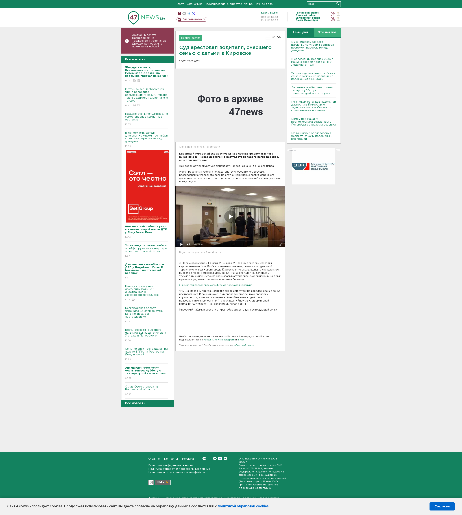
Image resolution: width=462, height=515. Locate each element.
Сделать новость (193, 19)
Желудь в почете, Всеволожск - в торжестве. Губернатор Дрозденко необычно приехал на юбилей (149, 41)
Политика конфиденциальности (170, 465)
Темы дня (300, 32)
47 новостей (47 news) (255, 459)
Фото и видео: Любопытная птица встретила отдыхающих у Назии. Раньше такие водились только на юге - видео (146, 97)
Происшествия (214, 4)
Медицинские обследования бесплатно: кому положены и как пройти (311, 136)
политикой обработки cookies (243, 506)
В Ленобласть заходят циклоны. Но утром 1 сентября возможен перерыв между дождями (146, 139)
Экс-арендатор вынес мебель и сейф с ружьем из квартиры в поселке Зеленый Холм (146, 250)
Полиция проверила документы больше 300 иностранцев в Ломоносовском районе (142, 293)
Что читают (327, 32)
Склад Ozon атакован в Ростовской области (141, 390)
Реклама (188, 459)
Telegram (220, 458)
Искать (337, 3)
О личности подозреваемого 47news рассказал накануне (215, 285)
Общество (234, 4)
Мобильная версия (179, 13)
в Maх (240, 340)
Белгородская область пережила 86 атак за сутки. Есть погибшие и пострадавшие (144, 314)
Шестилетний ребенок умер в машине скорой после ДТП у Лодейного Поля (312, 62)
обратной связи (244, 345)
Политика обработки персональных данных (179, 469)
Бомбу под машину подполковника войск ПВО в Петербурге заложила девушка (313, 122)
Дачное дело (264, 4)
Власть (180, 4)
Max (225, 458)
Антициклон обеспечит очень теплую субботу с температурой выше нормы (312, 90)
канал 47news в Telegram (219, 340)
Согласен (442, 506)
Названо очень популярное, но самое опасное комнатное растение (146, 119)
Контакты (171, 459)
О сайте (154, 459)
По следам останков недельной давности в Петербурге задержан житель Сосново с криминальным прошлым (313, 106)
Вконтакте (215, 458)
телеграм (189, 13)
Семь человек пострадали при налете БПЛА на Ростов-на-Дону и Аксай (146, 354)
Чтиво (248, 4)
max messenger (193, 13)
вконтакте (184, 13)
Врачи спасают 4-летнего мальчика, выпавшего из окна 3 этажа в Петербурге (145, 335)
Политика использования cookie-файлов (176, 472)
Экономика (194, 4)
